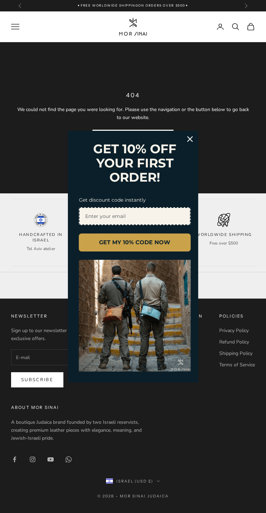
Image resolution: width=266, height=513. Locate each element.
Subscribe (37, 380)
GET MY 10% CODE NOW (134, 242)
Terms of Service (237, 364)
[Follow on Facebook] (14, 459)
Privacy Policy (234, 330)
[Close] (190, 138)
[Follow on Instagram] (32, 459)
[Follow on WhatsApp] (68, 459)
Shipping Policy (235, 353)
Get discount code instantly (112, 200)
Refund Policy (234, 342)
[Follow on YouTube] (50, 459)
